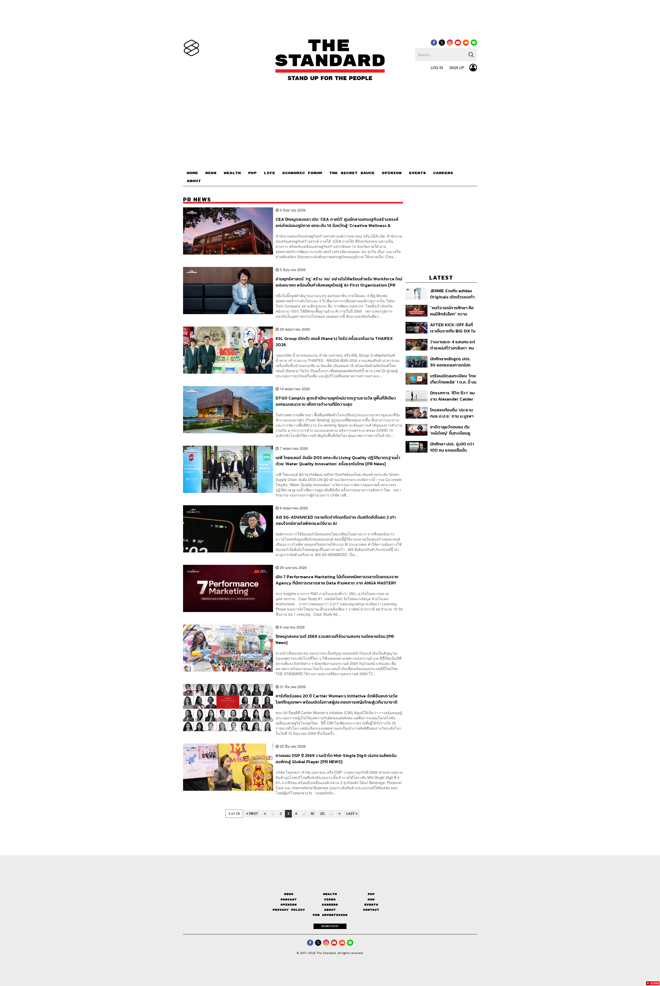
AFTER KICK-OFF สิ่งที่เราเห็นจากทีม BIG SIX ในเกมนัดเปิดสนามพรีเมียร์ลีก (452, 327)
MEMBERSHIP (330, 926)
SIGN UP (456, 67)
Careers (330, 904)
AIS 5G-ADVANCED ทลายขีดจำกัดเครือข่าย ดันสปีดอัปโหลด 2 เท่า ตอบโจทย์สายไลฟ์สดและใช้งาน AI (336, 520)
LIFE (269, 173)
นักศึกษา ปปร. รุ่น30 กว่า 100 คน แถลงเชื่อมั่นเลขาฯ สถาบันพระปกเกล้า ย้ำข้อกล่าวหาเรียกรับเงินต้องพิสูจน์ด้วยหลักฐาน (452, 447)
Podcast (288, 899)
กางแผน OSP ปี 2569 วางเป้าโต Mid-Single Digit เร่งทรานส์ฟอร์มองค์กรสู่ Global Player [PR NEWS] (336, 758)
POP (252, 173)
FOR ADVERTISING (330, 915)
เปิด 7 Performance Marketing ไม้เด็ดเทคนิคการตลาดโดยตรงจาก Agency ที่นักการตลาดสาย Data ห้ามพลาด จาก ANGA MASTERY (337, 579)
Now (371, 899)
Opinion (288, 904)
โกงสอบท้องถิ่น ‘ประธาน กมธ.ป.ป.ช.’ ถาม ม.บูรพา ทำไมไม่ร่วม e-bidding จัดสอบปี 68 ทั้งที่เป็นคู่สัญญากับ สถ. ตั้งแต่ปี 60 (453, 413)
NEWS (211, 173)
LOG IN (437, 67)
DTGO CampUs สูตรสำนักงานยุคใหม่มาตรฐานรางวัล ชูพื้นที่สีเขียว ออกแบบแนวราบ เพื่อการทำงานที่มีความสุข (336, 401)
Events (371, 904)
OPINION (392, 173)
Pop (371, 894)
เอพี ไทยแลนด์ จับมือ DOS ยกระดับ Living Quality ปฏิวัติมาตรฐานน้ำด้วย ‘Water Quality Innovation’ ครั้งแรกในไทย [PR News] (338, 460)
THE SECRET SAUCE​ (352, 173)
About (330, 909)
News (288, 894)
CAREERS (443, 173)
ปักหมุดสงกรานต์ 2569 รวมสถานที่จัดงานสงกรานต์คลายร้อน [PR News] (335, 639)
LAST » (352, 813)
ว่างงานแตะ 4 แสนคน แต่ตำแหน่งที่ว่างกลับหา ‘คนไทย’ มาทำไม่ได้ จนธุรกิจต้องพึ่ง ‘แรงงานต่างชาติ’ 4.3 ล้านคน (452, 345)
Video (330, 899)
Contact (371, 909)
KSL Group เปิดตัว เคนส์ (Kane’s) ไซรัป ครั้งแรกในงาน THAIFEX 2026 (334, 341)
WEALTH (232, 173)
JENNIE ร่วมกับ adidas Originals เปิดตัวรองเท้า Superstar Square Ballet (452, 293)
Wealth (330, 894)
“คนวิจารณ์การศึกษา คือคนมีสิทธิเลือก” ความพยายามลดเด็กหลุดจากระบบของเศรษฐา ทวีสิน (452, 310)
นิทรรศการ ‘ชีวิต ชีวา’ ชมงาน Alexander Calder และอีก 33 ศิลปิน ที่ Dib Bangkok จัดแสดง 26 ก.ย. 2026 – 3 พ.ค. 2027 (453, 396)
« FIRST (252, 813)
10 (312, 813)
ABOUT (194, 181)
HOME (192, 173)
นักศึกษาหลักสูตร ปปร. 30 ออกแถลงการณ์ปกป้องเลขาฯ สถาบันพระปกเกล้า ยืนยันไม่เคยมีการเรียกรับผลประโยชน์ (453, 362)
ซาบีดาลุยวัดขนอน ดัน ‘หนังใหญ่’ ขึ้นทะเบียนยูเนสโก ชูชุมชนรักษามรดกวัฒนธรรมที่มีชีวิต (452, 430)
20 (322, 813)
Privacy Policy (289, 909)
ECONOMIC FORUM (302, 173)
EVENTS (417, 173)
